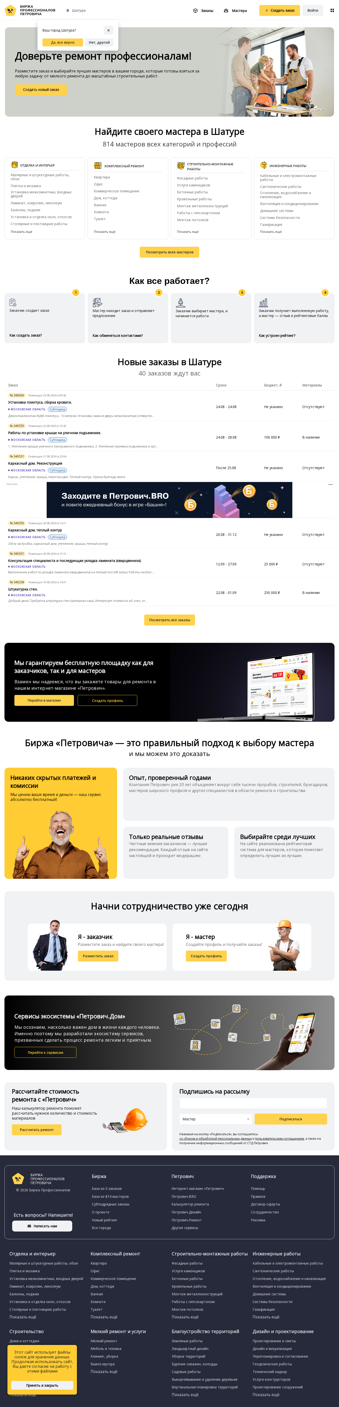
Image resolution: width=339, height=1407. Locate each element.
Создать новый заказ (41, 89)
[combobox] (215, 1119)
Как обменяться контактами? (118, 335)
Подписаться (290, 1119)
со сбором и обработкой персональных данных (215, 1138)
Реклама (258, 1220)
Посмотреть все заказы (169, 620)
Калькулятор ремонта (190, 1204)
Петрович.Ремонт (186, 1220)
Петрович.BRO (183, 1196)
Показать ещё (21, 231)
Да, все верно (62, 42)
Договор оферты (265, 1204)
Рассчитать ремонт (37, 1129)
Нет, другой (99, 42)
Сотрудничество (265, 1212)
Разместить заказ (98, 956)
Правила (258, 1196)
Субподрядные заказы (110, 1204)
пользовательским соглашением (279, 1138)
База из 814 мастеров (110, 1196)
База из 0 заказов (107, 1188)
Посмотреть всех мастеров (169, 252)
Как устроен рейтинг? (277, 335)
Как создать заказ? (25, 335)
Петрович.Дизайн (186, 1212)
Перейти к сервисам (45, 1052)
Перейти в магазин (44, 700)
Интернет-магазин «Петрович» (197, 1188)
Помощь (258, 1188)
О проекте (100, 1212)
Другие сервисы (184, 1227)
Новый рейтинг (104, 1220)
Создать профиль (107, 700)
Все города (101, 1227)
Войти (312, 10)
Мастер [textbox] (189, 1119)
